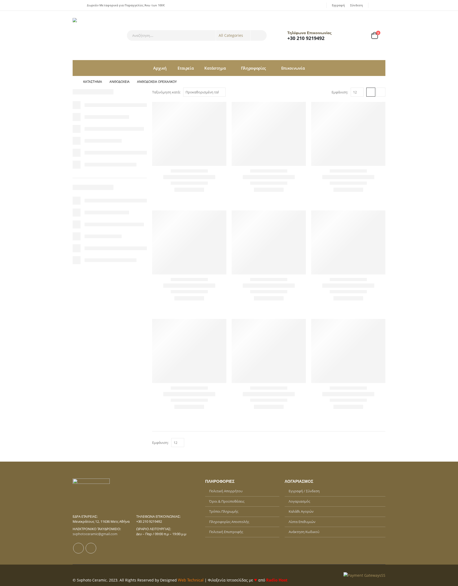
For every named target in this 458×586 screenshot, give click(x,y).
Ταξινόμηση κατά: (166, 92)
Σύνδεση (356, 5)
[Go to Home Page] (74, 82)
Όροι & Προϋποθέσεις (226, 501)
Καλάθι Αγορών (301, 511)
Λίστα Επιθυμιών (302, 521)
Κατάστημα (215, 68)
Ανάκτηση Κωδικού (304, 531)
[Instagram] (381, 5)
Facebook (78, 548)
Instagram (91, 548)
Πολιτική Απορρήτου (226, 491)
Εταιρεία (185, 68)
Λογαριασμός (299, 501)
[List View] (380, 92)
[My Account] (346, 35)
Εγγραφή (338, 5)
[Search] (258, 35)
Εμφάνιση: (340, 92)
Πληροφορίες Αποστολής (229, 521)
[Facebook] (374, 5)
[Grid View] (370, 92)
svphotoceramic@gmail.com (95, 533)
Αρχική (160, 68)
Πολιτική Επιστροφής (226, 531)
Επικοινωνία (293, 68)
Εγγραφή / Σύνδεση (304, 491)
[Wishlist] (360, 35)
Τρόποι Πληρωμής (223, 511)
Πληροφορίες (253, 68)
